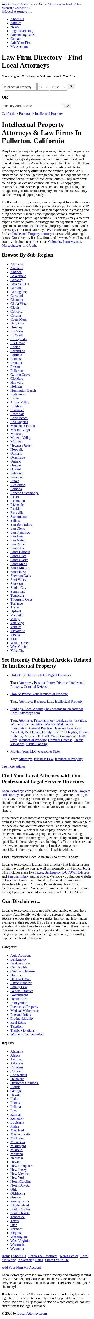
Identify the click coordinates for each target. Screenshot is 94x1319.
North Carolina (20, 1181)
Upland (15, 611)
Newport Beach (21, 445)
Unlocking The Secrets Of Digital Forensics (40, 675)
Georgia (16, 1091)
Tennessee (17, 1217)
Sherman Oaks (20, 576)
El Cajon (16, 331)
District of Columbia (24, 1083)
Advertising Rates (22, 35)
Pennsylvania (72, 241)
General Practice (40, 728)
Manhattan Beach (22, 426)
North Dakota (20, 1185)
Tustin (14, 607)
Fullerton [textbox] (58, 87)
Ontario (15, 461)
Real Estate (32, 732)
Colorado (54, 241)
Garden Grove (20, 374)
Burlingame (18, 292)
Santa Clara (18, 556)
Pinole (14, 481)
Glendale (16, 378)
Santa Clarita (19, 560)
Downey (16, 327)
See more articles (13, 766)
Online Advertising (50, 3)
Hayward (16, 382)
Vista (13, 639)
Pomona (16, 489)
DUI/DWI (69, 872)
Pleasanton (17, 485)
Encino (15, 347)
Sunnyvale (17, 591)
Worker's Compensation (27, 724)
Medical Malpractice (59, 724)
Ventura (15, 627)
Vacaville (16, 615)
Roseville (16, 512)
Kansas (15, 1114)
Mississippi (18, 1146)
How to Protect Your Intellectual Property (39, 694)
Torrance (16, 603)
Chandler (16, 299)
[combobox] (19, 87)
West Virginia (19, 1241)
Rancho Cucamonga (24, 493)
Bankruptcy (64, 720)
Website (6, 3)
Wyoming (17, 1248)
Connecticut (18, 1075)
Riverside (17, 505)
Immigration (18, 728)
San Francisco (20, 532)
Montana (16, 1154)
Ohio (13, 1189)
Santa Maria (18, 564)
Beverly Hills (19, 284)
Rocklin (15, 509)
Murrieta (16, 441)
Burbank (16, 288)
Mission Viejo (20, 430)
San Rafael (18, 544)
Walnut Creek (20, 643)
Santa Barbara (20, 552)
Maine (14, 1126)
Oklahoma (17, 1193)
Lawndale (17, 414)
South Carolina (20, 1209)
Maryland (17, 1130)
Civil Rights (68, 732)
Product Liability (22, 1018)
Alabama (16, 1051)
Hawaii (15, 1095)
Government (67, 736)
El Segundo (18, 339)
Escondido (17, 351)
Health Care (18, 999)
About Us (17, 19)
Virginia (16, 1233)
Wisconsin (17, 1244)
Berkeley (16, 280)
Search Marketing (22, 3)
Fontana (16, 359)
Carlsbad (16, 296)
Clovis (14, 307)
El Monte (16, 335)
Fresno (15, 367)
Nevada (15, 1162)
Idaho (14, 1099)
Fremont (16, 363)
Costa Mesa (18, 319)
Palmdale (16, 473)
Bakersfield (18, 276)
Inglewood (17, 394)
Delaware (17, 1079)
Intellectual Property (49, 113)
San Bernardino (21, 524)
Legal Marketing (21, 31)
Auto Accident (20, 955)
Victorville (17, 631)
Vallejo (15, 619)
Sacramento (18, 516)
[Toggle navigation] (30, 12)
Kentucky (17, 1118)
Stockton (16, 583)
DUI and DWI (47, 736)
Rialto (14, 497)
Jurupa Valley (19, 402)
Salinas (15, 520)
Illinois (15, 1102)
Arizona (16, 1059)
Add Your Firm (20, 42)
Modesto (16, 434)
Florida (15, 1087)
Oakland (16, 453)
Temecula (17, 595)
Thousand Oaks (21, 599)
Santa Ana (17, 548)
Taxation (80, 720)
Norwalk (16, 449)
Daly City (17, 323)
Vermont (16, 1229)
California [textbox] (44, 87)
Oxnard (15, 469)
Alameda (16, 264)
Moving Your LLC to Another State (35, 751)
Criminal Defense (36, 686)
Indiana (15, 1106)
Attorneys (25, 682)
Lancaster (17, 410)
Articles (15, 23)
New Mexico (19, 1173)
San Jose (16, 536)
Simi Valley (18, 579)
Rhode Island (19, 1205)
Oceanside (17, 457)
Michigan (17, 1138)
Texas (14, 1221)
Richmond (17, 501)
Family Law (50, 732)
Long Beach (19, 418)
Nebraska (17, 1158)
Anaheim (16, 268)
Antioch (16, 272)
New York (17, 1177)
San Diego (17, 528)
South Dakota (20, 1213)
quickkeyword (12, 106)
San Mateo (17, 540)
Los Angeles (19, 422)
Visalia (15, 635)
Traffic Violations (22, 1030)
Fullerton (25, 113)
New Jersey (18, 1170)
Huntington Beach (23, 390)
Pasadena (16, 477)
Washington (18, 1237)
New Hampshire (21, 1166)
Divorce (62, 682)
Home (6, 1256)
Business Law (43, 701)
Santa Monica (20, 568)
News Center (69, 1256)
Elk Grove (17, 343)
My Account (19, 46)
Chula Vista (18, 303)
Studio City (18, 587)
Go (71, 86)
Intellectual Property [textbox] (17, 87)
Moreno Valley (20, 438)
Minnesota (17, 1142)
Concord (16, 311)
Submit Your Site (57, 1260)
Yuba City (17, 650)
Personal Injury (44, 682)
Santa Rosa (18, 572)
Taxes (39, 872)
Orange (15, 465)
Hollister (16, 386)
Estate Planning (37, 744)
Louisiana (17, 1122)
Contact (15, 39)
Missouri (16, 1150)
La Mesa (16, 406)
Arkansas (16, 1063)
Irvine (14, 398)
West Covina (19, 647)
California (9, 113)
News (14, 27)
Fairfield (16, 355)
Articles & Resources (42, 1256)
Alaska (15, 1055)
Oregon (15, 1197)
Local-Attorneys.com (16, 791)
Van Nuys (17, 623)
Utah (32, 245)
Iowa (13, 1110)
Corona (15, 315)
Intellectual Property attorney (32, 234)
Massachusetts (11, 245)
